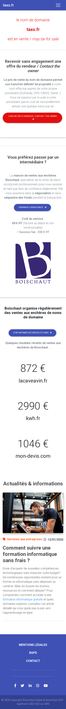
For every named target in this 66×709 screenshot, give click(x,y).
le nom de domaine (33, 20)
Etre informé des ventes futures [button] (30, 332)
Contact (33, 661)
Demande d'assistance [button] (31, 207)
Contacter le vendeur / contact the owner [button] (32, 116)
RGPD (33, 653)
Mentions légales (33, 645)
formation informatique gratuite (23, 599)
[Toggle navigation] (58, 5)
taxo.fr (33, 29)
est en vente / (33, 39)
